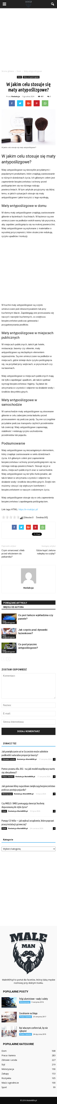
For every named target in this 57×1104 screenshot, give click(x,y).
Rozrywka (6, 1078)
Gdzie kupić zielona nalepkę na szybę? (45, 552)
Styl (3, 1064)
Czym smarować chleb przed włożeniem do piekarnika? (13, 553)
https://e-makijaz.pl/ (28, 509)
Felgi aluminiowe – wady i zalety (33, 998)
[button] (52, 4)
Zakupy (5, 1073)
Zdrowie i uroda (8, 759)
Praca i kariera (7, 776)
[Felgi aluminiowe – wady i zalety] (9, 1002)
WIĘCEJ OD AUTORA (13, 607)
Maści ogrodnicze (10, 1082)
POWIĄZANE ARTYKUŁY (15, 603)
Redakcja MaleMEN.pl (27, 759)
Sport (4, 1087)
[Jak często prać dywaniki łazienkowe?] (9, 633)
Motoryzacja (7, 794)
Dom (19, 77)
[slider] (11, 517)
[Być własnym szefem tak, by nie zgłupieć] (9, 1031)
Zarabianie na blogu (28, 1013)
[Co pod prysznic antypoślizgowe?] (9, 648)
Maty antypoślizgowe (31, 77)
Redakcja (15, 96)
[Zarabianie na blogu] (9, 1017)
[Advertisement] (28, 38)
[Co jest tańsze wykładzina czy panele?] (9, 619)
